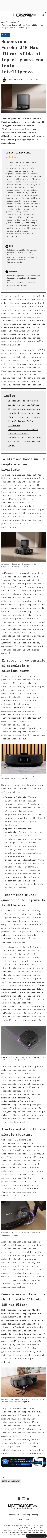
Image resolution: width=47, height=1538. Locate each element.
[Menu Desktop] (3, 15)
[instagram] (23, 1499)
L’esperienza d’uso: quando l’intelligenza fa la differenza (24, 421)
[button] (44, 15)
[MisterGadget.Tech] (24, 15)
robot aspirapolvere (11, 1481)
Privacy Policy (30, 1514)
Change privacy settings (36, 1536)
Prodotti (5, 35)
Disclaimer (23, 1519)
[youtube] (28, 1499)
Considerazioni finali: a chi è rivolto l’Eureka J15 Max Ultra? (25, 441)
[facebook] (19, 1499)
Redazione (14, 1514)
